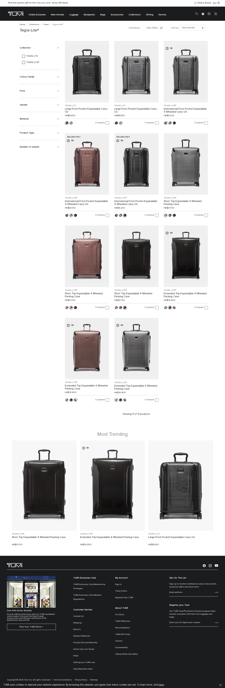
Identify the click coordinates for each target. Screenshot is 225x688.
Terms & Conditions (63, 680)
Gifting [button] (149, 15)
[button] (39, 48)
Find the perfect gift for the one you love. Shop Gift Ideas (38, 3)
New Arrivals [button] (57, 15)
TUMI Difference (122, 621)
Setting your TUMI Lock (84, 662)
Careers (119, 641)
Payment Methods (81, 636)
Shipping (77, 623)
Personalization (122, 628)
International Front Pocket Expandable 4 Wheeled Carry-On (185, 110)
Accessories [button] (117, 15)
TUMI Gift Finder (122, 634)
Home (22, 25)
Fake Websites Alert (83, 669)
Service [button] (162, 15)
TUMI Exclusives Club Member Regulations (87, 597)
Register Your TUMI (124, 598)
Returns (77, 629)
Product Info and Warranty (85, 643)
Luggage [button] (73, 15)
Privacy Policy (81, 680)
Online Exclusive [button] (37, 15)
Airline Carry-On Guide (83, 649)
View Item (44, 522)
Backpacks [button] (89, 15)
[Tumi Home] (15, 13)
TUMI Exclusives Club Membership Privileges (89, 586)
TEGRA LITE (70, 106)
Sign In (118, 584)
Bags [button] (102, 15)
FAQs (76, 656)
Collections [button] (135, 15)
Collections (34, 25)
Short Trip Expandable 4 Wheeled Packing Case (183, 202)
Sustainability (121, 648)
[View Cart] (215, 13)
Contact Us (78, 616)
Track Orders (121, 591)
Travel (46, 25)
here (161, 685)
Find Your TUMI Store (30, 627)
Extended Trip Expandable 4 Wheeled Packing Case (185, 295)
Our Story (119, 615)
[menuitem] (37, 14)
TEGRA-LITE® (170, 106)
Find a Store (204, 3)
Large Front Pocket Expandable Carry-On (86, 110)
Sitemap (94, 680)
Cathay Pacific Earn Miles (126, 654)
